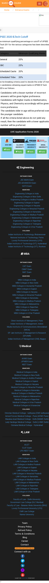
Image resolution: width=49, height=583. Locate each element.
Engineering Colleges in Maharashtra (27, 218)
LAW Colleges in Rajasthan (27, 486)
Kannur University (27, 514)
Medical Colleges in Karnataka (26, 390)
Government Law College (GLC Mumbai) (26, 502)
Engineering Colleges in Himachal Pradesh (27, 209)
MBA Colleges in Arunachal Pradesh (27, 286)
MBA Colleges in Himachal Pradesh (27, 295)
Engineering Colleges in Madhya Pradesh (27, 215)
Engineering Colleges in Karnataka (27, 212)
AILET (26, 445)
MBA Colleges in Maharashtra (27, 304)
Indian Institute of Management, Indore (26, 324)
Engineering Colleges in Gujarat (27, 203)
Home (6, 10)
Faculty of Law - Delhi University (26, 499)
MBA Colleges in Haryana (27, 292)
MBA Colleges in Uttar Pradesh (27, 313)
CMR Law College (27, 511)
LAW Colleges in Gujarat (27, 467)
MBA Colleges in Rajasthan (27, 307)
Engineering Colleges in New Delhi (27, 197)
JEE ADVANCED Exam (27, 183)
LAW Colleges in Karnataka (27, 476)
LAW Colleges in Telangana (27, 489)
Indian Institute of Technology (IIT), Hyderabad (27, 243)
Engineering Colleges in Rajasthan (27, 221)
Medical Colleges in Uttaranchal (27, 405)
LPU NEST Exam (27, 451)
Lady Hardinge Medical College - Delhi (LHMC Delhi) (27, 422)
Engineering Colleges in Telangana (27, 224)
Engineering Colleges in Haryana (27, 206)
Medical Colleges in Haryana (27, 384)
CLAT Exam (27, 448)
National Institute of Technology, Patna (27, 237)
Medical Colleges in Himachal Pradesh (27, 387)
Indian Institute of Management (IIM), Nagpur (27, 339)
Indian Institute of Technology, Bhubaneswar (27, 234)
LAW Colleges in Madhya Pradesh (27, 479)
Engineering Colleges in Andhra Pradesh (27, 200)
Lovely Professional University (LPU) (27, 240)
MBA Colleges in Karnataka (27, 298)
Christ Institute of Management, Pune (27, 321)
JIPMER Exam (27, 361)
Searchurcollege (24, 578)
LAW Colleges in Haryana (27, 470)
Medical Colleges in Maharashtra (26, 396)
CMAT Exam (27, 269)
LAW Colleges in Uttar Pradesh (27, 492)
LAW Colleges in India (27, 458)
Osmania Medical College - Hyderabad (27, 425)
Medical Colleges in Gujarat (27, 381)
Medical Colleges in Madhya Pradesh (27, 393)
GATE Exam (27, 186)
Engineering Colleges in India (27, 193)
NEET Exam (27, 364)
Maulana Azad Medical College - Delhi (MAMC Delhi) (27, 419)
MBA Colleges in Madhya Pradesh (27, 301)
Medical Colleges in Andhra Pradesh (27, 378)
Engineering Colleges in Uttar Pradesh (27, 227)
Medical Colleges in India (27, 372)
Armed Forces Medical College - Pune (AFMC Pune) (27, 416)
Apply (10, 152)
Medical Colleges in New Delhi (26, 375)
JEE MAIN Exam (27, 180)
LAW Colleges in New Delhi (27, 461)
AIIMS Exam (27, 358)
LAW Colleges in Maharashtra (27, 482)
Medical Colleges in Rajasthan (27, 399)
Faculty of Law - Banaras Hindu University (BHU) (27, 505)
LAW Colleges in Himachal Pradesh (26, 473)
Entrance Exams (22, 10)
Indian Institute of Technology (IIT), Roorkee (27, 246)
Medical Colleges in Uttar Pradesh (27, 402)
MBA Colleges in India (27, 280)
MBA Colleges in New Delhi (27, 283)
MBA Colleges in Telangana (27, 310)
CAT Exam (27, 266)
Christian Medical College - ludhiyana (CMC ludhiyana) (27, 413)
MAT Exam (26, 272)
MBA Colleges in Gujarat (27, 289)
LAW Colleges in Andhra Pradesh (26, 464)
